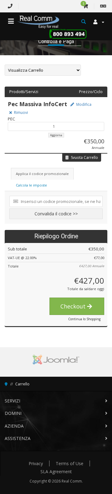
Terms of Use (69, 463)
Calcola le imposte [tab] (31, 185)
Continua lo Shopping (84, 319)
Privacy (36, 463)
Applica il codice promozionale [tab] (42, 173)
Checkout (73, 306)
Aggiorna (56, 135)
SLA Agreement (56, 471)
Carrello (22, 384)
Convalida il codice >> (56, 214)
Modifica (83, 104)
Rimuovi (20, 112)
